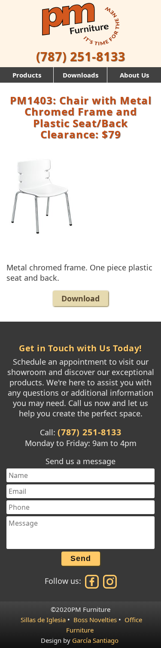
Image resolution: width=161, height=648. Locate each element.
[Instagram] (109, 580)
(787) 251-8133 (80, 56)
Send (80, 558)
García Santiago (95, 640)
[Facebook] (92, 580)
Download (80, 298)
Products (26, 75)
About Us (134, 75)
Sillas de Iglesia (43, 619)
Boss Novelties (95, 619)
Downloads (80, 75)
